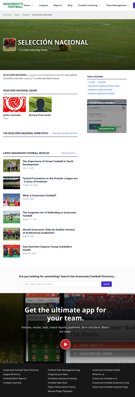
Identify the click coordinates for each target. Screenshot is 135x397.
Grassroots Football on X (104, 378)
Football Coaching (12, 382)
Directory (7, 15)
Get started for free (106, 129)
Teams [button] (26, 5)
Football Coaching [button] (87, 5)
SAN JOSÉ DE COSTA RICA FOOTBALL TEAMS (103, 86)
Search (106, 284)
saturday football (50, 78)
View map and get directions (65, 133)
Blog (70, 5)
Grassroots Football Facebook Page (110, 386)
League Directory (11, 374)
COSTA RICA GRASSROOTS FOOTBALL (101, 94)
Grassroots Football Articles (106, 370)
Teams (17, 15)
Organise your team (58, 374)
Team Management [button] (116, 5)
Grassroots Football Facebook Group (110, 382)
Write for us (98, 374)
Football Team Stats (57, 382)
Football (25, 15)
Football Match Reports (14, 378)
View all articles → (69, 153)
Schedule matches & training (62, 378)
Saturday (101, 82)
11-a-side (37, 78)
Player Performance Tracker (62, 386)
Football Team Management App (64, 370)
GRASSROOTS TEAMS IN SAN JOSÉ (100, 90)
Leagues (43, 5)
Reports (58, 5)
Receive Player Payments (60, 391)
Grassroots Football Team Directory (21, 370)
